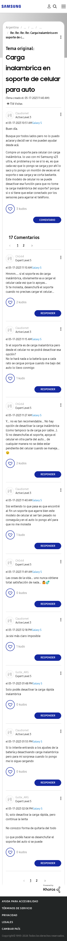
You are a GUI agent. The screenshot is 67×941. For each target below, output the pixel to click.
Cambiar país (11, 929)
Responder (48, 313)
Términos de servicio (17, 908)
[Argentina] (11, 6)
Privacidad (9, 915)
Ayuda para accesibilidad (20, 901)
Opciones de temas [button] (54, 37)
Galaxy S (37, 123)
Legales (7, 922)
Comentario (47, 220)
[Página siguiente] (30, 245)
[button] (54, 114)
